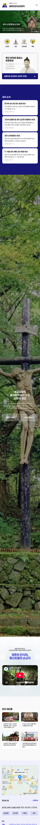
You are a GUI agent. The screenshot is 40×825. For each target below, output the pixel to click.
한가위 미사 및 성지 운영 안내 (15, 103)
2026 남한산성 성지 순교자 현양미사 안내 (20, 119)
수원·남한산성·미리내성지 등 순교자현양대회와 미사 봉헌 (29, 745)
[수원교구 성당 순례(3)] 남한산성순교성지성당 (10, 744)
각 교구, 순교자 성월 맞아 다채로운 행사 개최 (29, 724)
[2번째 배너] (34, 31)
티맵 (34, 813)
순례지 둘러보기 (29, 417)
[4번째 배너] (38, 31)
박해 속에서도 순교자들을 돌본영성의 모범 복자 (10, 66)
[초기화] (35, 784)
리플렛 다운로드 (11, 417)
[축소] (35, 780)
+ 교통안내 (35, 800)
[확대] (35, 776)
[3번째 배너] (36, 31)
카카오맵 (15, 813)
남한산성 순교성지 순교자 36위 (15, 76)
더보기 (20, 107)
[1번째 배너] (32, 31)
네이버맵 (6, 813)
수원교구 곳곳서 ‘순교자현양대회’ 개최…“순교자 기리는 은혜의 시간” (10, 725)
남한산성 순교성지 (17, 6)
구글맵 (24, 813)
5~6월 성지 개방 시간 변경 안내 (16, 152)
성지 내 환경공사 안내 (12, 136)
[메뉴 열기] (36, 5)
